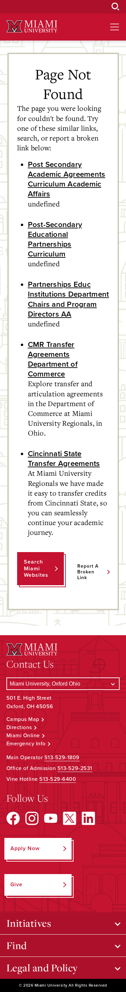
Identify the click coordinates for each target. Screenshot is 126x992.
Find (16, 945)
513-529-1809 (62, 757)
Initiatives (28, 923)
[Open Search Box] (116, 7)
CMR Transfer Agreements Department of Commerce (53, 359)
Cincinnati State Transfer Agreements (64, 458)
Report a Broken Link (87, 571)
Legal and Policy (42, 967)
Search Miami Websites (36, 568)
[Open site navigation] (115, 27)
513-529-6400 (57, 779)
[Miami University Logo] (31, 26)
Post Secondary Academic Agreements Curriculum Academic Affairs (67, 179)
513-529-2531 (74, 768)
